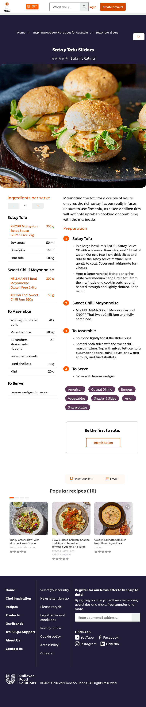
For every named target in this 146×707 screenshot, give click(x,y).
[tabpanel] (29, 528)
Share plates (77, 407)
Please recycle (51, 606)
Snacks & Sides (105, 398)
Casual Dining (101, 389)
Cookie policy (50, 636)
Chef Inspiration (18, 598)
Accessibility (49, 644)
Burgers (127, 389)
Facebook (110, 637)
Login (92, 7)
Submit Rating (103, 442)
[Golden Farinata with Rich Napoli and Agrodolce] (113, 518)
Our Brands (14, 623)
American (75, 389)
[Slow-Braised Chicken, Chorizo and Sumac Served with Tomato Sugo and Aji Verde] (71, 518)
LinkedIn (112, 643)
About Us (13, 640)
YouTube (87, 637)
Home (10, 590)
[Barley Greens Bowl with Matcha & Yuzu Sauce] (29, 518)
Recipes (12, 606)
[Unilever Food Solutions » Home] (32, 6)
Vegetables (76, 398)
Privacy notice (50, 628)
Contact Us (14, 648)
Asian (129, 398)
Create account (112, 7)
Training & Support (20, 631)
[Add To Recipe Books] (138, 36)
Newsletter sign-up (54, 598)
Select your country (54, 590)
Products (13, 615)
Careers (46, 653)
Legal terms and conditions (52, 617)
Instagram (89, 643)
